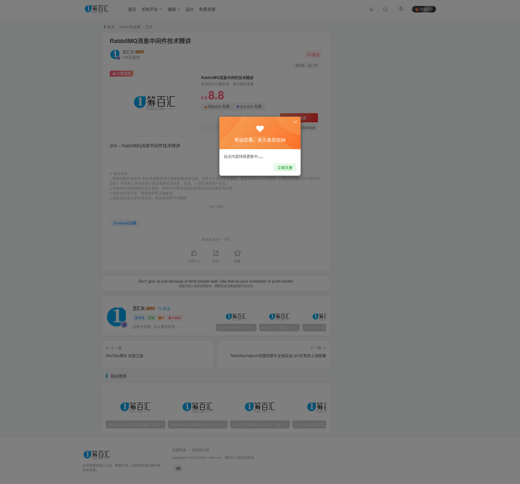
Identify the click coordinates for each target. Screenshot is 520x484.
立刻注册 (284, 167)
